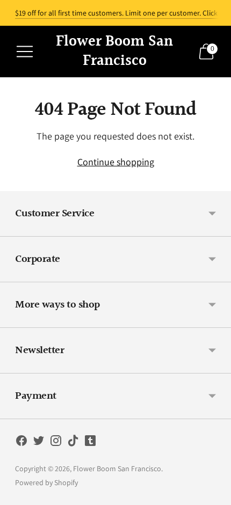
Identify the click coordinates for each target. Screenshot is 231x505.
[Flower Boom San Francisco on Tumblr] (90, 442)
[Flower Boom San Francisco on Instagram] (55, 442)
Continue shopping (115, 162)
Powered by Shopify (46, 482)
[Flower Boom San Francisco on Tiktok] (73, 442)
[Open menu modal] (25, 51)
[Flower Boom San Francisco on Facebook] (21, 442)
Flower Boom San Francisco (117, 468)
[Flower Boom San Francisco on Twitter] (38, 442)
